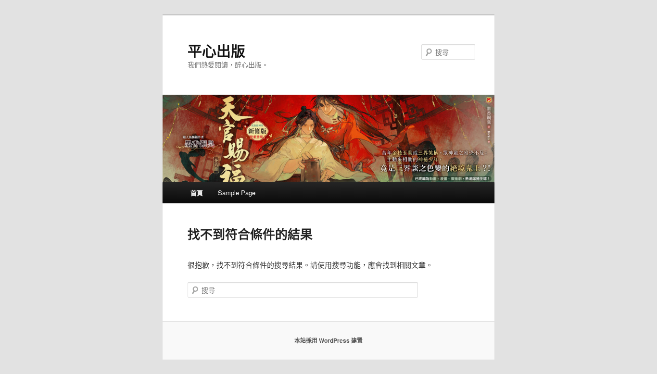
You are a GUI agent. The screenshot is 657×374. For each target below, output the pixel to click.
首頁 (196, 192)
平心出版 (216, 50)
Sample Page (236, 192)
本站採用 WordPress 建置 (328, 340)
